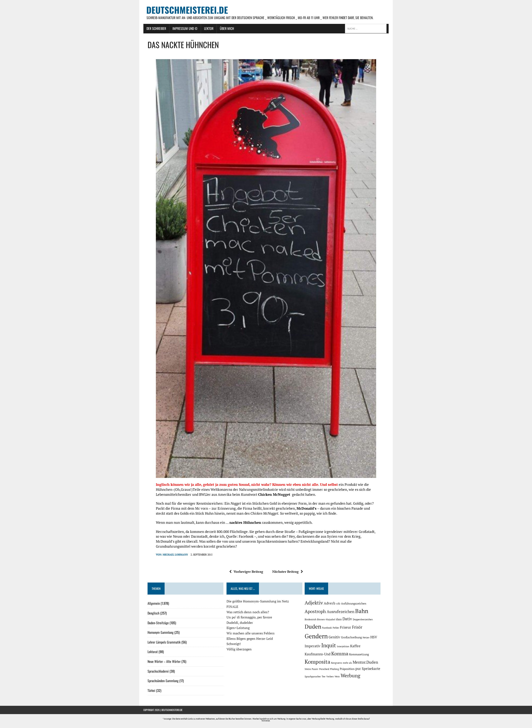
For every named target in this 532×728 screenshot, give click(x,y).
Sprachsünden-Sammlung (163, 680)
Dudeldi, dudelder (240, 622)
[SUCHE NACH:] (367, 28)
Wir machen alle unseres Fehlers (251, 633)
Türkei (151, 690)
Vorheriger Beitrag (248, 571)
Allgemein (154, 603)
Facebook (327, 627)
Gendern (316, 636)
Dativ (347, 619)
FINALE (232, 606)
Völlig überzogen (239, 649)
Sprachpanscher (313, 676)
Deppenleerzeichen (363, 619)
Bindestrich (310, 619)
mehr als (347, 662)
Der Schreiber (156, 28)
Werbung (350, 675)
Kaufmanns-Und (317, 654)
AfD (338, 603)
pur (358, 668)
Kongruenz (336, 662)
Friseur (345, 627)
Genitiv (334, 637)
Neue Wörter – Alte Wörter (164, 661)
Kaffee (355, 646)
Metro (308, 669)
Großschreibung (351, 637)
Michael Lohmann (175, 554)
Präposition (347, 669)
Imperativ (312, 646)
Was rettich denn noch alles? (248, 612)
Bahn (361, 611)
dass (339, 619)
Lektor (208, 28)
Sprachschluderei (158, 671)
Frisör (357, 627)
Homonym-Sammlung (161, 632)
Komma (339, 653)
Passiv (315, 669)
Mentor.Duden (365, 662)
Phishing (334, 669)
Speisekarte (371, 668)
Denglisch (153, 613)
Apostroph (315, 611)
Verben (330, 676)
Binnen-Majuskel (326, 619)
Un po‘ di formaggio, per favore (249, 617)
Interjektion (343, 646)
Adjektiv (314, 602)
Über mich (227, 28)
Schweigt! (234, 643)
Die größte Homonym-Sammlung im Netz (258, 601)
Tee (323, 676)
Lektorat (153, 651)
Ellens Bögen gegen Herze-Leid (250, 638)
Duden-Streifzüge (158, 622)
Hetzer (366, 637)
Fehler (336, 627)
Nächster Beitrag (285, 571)
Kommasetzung (359, 654)
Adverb (329, 603)
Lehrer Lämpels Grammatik (164, 642)
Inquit (328, 645)
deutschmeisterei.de (171, 710)
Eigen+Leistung (238, 627)
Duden (313, 626)
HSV (373, 637)
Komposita (317, 661)
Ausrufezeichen (340, 611)
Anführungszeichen (353, 603)
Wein (337, 676)
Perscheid (324, 669)
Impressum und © (185, 28)
